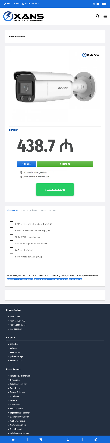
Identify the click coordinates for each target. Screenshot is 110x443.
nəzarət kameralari (75, 279)
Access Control (16, 408)
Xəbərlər (13, 348)
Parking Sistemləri (17, 392)
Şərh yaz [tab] (52, 210)
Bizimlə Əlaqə (15, 360)
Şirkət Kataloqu (16, 356)
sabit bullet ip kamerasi (25, 279)
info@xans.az (16, 329)
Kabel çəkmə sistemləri (19, 433)
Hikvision (13, 130)
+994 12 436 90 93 (13, 4)
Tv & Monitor (15, 404)
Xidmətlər (14, 344)
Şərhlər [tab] (43, 210)
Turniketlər (14, 396)
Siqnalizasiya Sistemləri (20, 413)
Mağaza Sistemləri (18, 425)
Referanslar (15, 352)
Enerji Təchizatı (16, 429)
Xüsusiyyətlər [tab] (12, 210)
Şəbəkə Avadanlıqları (18, 384)
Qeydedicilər (15, 380)
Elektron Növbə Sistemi (19, 417)
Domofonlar (15, 388)
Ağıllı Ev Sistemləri (17, 421)
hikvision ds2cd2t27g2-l (42, 279)
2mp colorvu (11, 279)
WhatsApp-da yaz (56, 189)
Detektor (13, 400)
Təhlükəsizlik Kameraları (20, 376)
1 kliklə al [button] (26, 163)
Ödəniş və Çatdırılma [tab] (29, 210)
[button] (98, 16)
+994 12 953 (15, 316)
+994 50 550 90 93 (32, 4)
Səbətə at (65, 163)
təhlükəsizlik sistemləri (60, 279)
